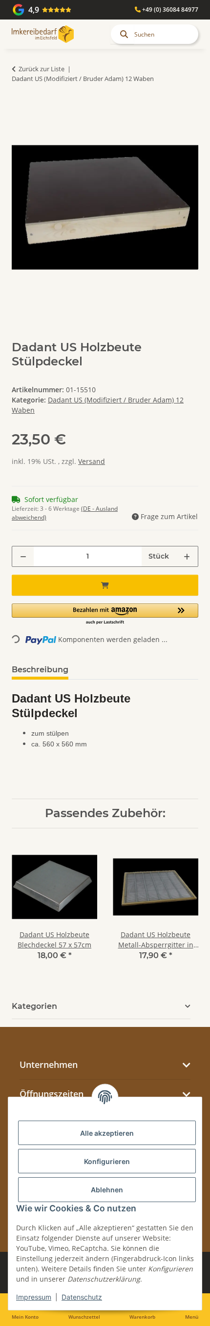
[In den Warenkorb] (19, 108)
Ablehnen (107, 1189)
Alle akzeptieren (107, 1133)
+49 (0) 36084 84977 (169, 9)
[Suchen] (122, 34)
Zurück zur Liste (41, 68)
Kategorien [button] (34, 1006)
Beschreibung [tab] (40, 669)
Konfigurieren (107, 1161)
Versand (91, 461)
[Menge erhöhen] (187, 556)
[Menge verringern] (23, 556)
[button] (105, 614)
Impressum (33, 1297)
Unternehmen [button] (49, 1064)
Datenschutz (82, 1297)
